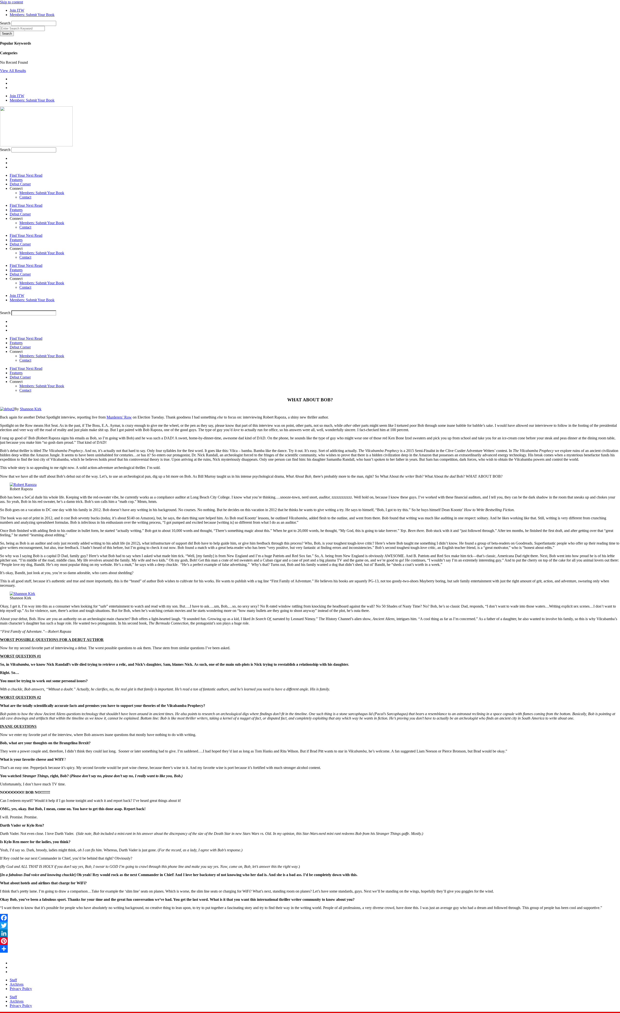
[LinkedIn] (310, 933)
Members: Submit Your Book (41, 193)
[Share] (310, 949)
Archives (16, 984)
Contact (25, 197)
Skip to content (11, 2)
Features (16, 180)
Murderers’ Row (119, 417)
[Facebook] (310, 918)
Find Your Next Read (26, 175)
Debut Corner (20, 184)
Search (5, 23)
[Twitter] (310, 925)
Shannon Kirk (30, 409)
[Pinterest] (310, 941)
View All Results (13, 71)
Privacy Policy (21, 989)
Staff (13, 980)
